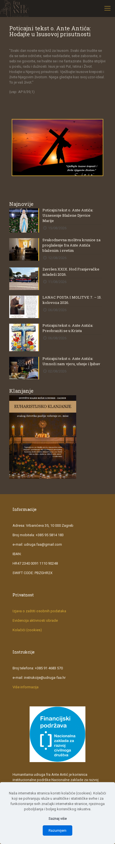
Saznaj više (58, 818)
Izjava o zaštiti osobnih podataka (39, 611)
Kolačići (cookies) (27, 630)
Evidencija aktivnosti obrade (35, 620)
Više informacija (26, 687)
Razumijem (57, 830)
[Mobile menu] (107, 8)
